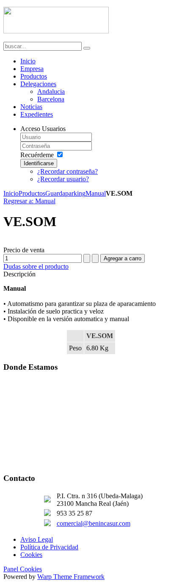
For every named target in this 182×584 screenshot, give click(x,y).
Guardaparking (65, 193)
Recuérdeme (37, 154)
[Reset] (86, 48)
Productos (32, 193)
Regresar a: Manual (29, 201)
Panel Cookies (22, 569)
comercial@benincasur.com (93, 523)
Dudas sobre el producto (36, 266)
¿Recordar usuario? (63, 179)
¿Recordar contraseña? (67, 171)
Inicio (11, 193)
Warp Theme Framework (71, 576)
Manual (95, 193)
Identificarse (39, 163)
